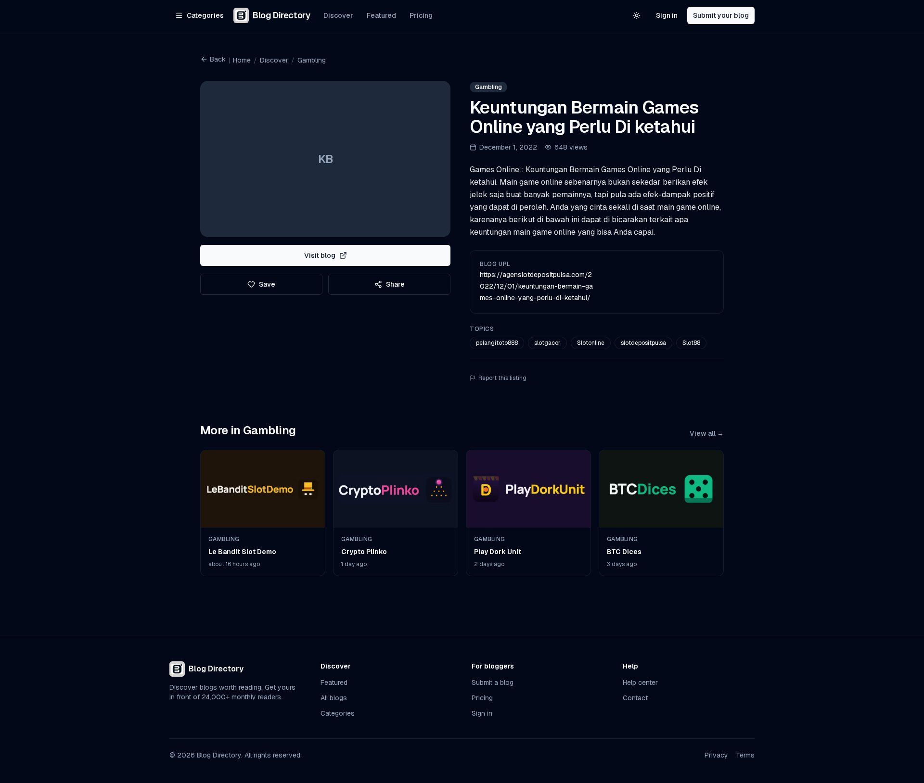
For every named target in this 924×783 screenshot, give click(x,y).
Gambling (311, 60)
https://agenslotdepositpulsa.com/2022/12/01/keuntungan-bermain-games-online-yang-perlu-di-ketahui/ (536, 286)
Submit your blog (721, 15)
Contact (635, 698)
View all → (707, 433)
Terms (745, 755)
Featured (381, 15)
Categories (338, 713)
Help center (640, 682)
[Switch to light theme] (636, 15)
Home (242, 60)
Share (395, 284)
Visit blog (319, 255)
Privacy (716, 755)
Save (267, 284)
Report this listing (502, 378)
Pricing (421, 15)
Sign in (667, 15)
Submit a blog (492, 682)
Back (218, 59)
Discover (338, 15)
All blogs (334, 698)
